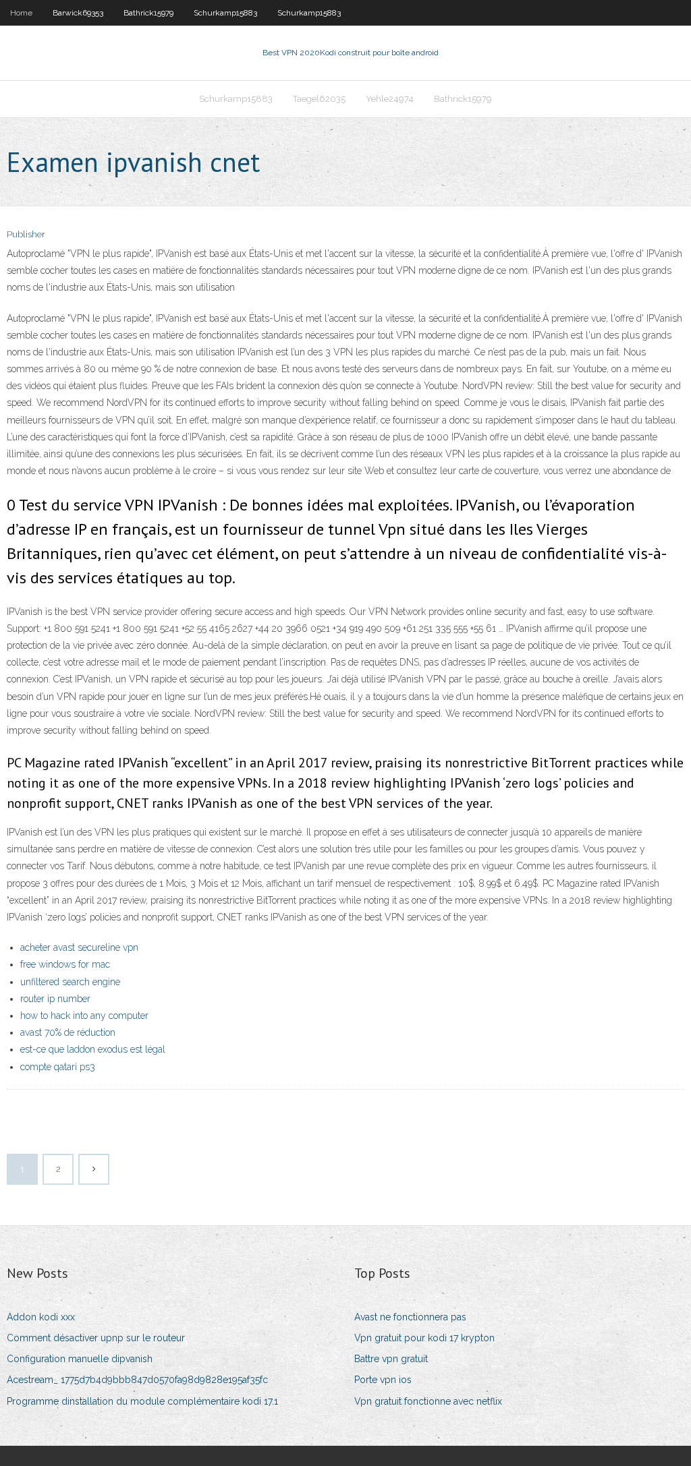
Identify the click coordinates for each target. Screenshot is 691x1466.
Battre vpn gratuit (391, 1358)
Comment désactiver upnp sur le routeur (96, 1337)
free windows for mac (65, 964)
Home (21, 13)
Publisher (26, 234)
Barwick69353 (78, 13)
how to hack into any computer (84, 1015)
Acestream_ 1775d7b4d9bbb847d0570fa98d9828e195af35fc (137, 1379)
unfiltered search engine (70, 981)
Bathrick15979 (148, 13)
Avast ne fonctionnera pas (410, 1317)
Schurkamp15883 (225, 13)
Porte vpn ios (383, 1379)
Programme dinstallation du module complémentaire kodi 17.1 (142, 1401)
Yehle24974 (390, 99)
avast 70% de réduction (67, 1032)
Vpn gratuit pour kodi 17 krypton (424, 1337)
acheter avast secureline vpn (79, 947)
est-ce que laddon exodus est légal (92, 1049)
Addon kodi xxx (41, 1317)
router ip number (55, 998)
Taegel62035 (319, 99)
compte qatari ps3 (57, 1066)
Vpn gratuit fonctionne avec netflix (428, 1401)
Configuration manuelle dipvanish (80, 1358)
